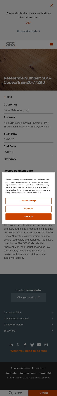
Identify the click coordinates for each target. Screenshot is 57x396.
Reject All (28, 209)
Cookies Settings (28, 201)
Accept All (28, 216)
